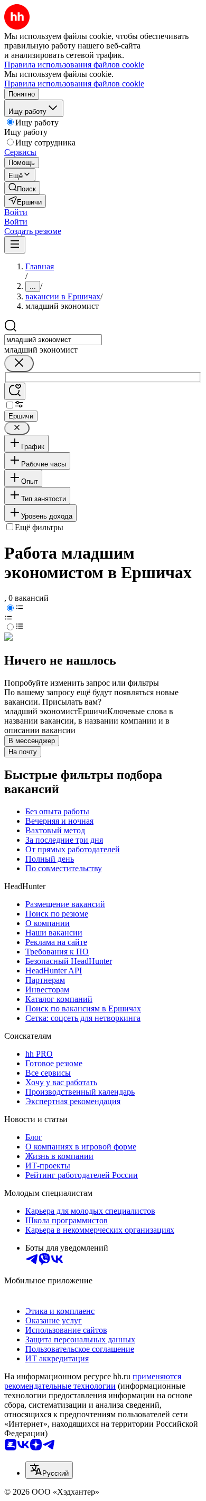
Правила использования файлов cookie (74, 83)
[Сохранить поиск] (14, 391)
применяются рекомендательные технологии (92, 1381)
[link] (22, 187)
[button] (15, 212)
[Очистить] (19, 363)
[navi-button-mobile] (14, 245)
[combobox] (53, 339)
